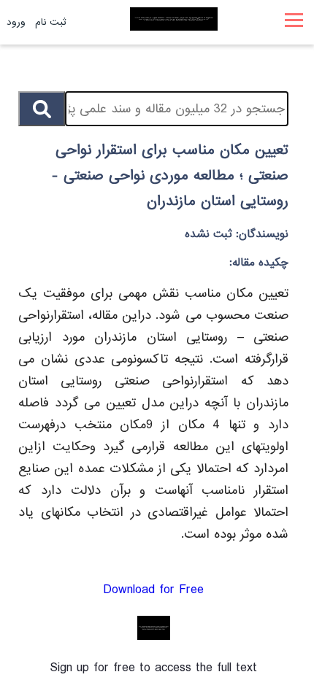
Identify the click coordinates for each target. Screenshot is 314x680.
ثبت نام (50, 22)
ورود (16, 22)
